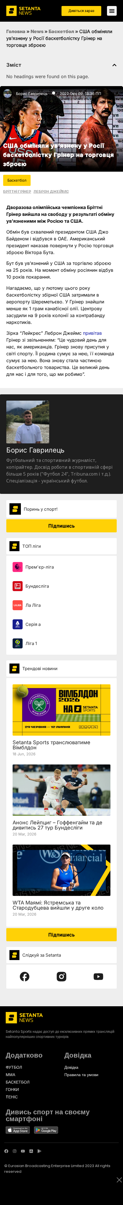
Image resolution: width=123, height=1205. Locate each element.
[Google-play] (39, 1151)
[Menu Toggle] (112, 11)
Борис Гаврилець (31, 93)
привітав (92, 333)
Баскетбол (61, 31)
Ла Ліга (33, 605)
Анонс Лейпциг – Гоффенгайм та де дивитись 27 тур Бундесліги (57, 825)
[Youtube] (23, 1151)
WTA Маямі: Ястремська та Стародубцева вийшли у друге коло (58, 905)
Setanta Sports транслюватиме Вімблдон (51, 744)
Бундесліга (37, 586)
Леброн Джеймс (51, 191)
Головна (15, 31)
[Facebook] (6, 1151)
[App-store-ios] (31, 1151)
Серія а (33, 624)
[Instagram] (15, 1151)
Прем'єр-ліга (39, 567)
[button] (114, 65)
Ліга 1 (31, 643)
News (37, 31)
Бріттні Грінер (17, 191)
